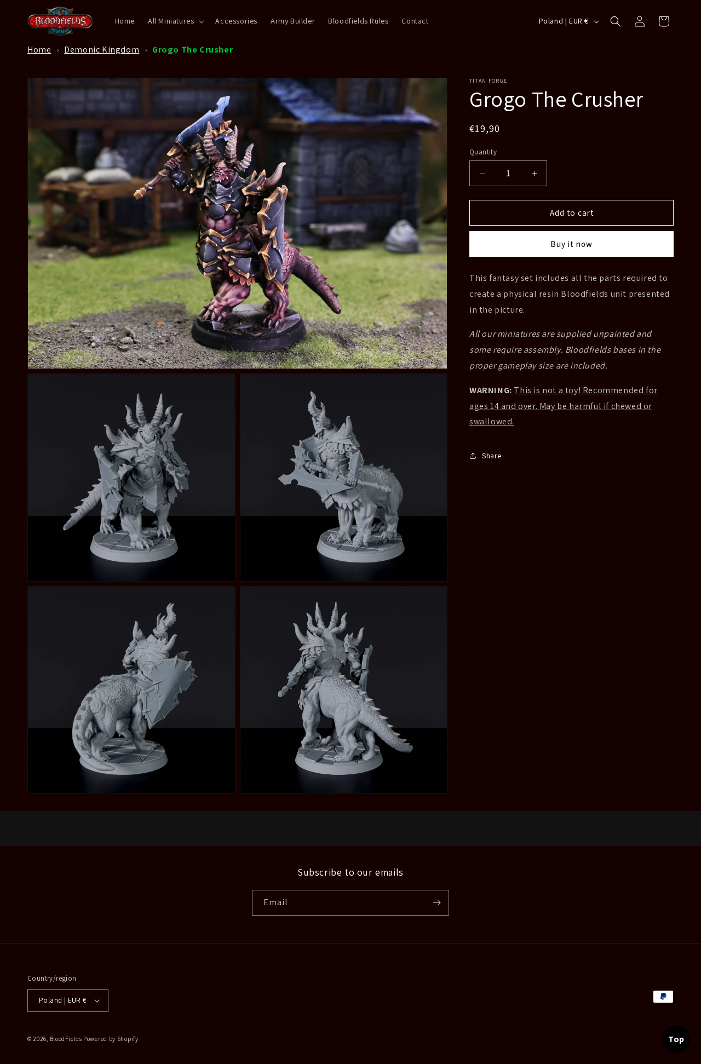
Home (39, 49)
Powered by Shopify (111, 1039)
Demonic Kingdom (101, 49)
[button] (175, 20)
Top (676, 1039)
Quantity (483, 152)
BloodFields (66, 1039)
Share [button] (492, 456)
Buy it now (571, 244)
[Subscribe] (436, 903)
